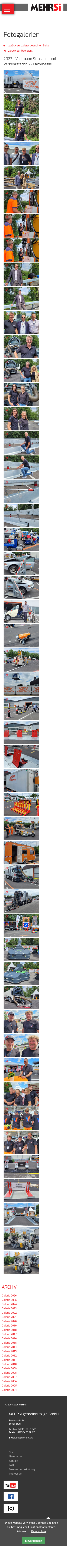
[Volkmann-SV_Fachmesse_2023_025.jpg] (21, 659)
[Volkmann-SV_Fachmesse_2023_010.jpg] (21, 298)
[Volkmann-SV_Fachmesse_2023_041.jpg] (21, 1045)
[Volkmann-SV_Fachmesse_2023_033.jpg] (21, 852)
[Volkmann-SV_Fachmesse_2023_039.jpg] (21, 997)
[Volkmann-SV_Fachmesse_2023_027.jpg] (21, 708)
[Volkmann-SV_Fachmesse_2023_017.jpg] (21, 466)
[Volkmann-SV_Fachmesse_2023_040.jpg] (21, 1021)
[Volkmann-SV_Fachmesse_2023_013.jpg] (21, 370)
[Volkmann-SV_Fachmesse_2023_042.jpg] (21, 1069)
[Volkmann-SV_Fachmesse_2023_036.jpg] (21, 925)
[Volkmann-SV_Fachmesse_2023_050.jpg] (21, 1262)
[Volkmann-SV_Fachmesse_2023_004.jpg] (21, 153)
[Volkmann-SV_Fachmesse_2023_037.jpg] (21, 949)
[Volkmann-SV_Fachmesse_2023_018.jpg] (21, 491)
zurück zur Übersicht (20, 50)
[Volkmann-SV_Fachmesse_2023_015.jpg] (21, 418)
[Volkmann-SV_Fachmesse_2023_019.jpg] (21, 515)
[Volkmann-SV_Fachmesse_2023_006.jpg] (21, 201)
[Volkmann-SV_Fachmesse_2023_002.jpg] (21, 105)
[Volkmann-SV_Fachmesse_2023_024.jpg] (21, 635)
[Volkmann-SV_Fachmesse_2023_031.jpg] (21, 804)
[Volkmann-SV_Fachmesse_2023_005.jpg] (21, 177)
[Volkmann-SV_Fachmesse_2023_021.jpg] (21, 563)
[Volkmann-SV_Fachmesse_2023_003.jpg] (21, 129)
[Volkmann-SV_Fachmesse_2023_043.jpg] (21, 1093)
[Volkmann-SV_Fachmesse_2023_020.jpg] (21, 539)
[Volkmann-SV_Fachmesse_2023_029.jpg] (21, 756)
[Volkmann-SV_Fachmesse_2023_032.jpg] (21, 828)
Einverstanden (33, 1540)
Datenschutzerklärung (22, 1469)
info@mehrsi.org (24, 1437)
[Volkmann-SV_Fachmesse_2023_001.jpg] (21, 81)
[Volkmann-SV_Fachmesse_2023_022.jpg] (21, 587)
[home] (46, 7)
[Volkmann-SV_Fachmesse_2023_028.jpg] (21, 732)
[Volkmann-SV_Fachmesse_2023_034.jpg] (21, 876)
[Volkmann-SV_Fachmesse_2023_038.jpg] (21, 973)
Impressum (15, 1473)
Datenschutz (38, 1531)
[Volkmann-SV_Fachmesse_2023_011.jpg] (21, 322)
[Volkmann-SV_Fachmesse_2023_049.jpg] (21, 1238)
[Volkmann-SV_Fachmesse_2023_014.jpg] (21, 394)
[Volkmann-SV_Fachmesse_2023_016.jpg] (21, 442)
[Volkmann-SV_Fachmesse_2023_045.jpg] (21, 1142)
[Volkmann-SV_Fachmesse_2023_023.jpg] (21, 611)
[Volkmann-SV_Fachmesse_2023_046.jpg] (21, 1166)
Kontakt (13, 1460)
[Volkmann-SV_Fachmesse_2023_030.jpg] (21, 780)
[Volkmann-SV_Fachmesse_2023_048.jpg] (21, 1214)
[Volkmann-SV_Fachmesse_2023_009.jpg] (21, 274)
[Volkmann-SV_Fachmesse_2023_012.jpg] (21, 346)
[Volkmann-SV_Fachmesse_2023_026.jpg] (21, 683)
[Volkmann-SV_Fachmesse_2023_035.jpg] (21, 900)
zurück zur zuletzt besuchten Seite (28, 45)
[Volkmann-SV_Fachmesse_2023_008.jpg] (21, 249)
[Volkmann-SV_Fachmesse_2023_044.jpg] (21, 1117)
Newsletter (15, 1456)
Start (12, 1452)
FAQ (11, 1465)
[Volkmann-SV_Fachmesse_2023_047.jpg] (21, 1190)
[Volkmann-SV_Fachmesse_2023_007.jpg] (21, 225)
